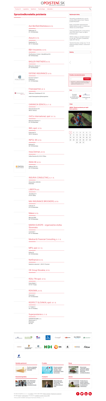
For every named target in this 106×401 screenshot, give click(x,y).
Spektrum (33, 9)
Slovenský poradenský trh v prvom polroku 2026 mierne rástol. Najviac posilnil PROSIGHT (79, 20)
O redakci (30, 393)
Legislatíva (26, 9)
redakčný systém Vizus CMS (42, 395)
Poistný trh (18, 9)
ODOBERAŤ (87, 78)
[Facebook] (77, 393)
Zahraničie (50, 9)
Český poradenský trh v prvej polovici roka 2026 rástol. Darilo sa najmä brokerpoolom (80, 32)
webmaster (25, 395)
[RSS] (90, 393)
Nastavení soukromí (56, 393)
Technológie (41, 9)
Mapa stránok (47, 393)
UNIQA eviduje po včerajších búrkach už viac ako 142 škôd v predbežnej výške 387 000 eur (79, 38)
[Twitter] (82, 393)
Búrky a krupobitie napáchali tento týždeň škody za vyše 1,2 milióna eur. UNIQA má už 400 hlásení (80, 26)
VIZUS (19, 395)
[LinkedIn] (86, 393)
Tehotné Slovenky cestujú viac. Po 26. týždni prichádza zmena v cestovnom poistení (80, 44)
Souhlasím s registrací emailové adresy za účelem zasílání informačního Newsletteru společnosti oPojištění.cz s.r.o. (80, 83)
